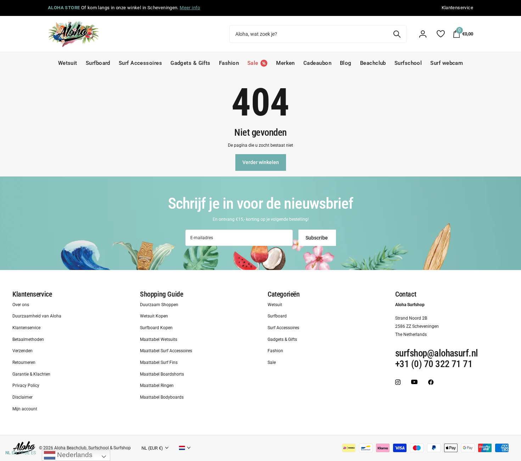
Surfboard (98, 63)
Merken (285, 63)
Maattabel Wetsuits (158, 339)
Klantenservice (32, 294)
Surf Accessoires (140, 63)
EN (14, 452)
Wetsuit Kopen (154, 316)
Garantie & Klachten (31, 374)
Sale (272, 362)
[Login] (423, 34)
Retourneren (23, 362)
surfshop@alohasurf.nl (436, 353)
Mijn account (24, 408)
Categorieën (284, 294)
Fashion (229, 63)
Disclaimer (22, 397)
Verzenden (22, 351)
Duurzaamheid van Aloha (36, 316)
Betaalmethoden (28, 339)
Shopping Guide (161, 294)
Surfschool (408, 63)
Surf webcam (446, 63)
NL (8, 452)
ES (33, 452)
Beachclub (373, 63)
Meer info (190, 7)
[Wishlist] (440, 34)
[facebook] (430, 382)
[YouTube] (414, 382)
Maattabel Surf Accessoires (166, 351)
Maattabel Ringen (157, 385)
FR (20, 452)
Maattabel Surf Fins (159, 362)
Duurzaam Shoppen (159, 304)
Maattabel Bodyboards (162, 397)
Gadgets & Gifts (190, 63)
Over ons (20, 304)
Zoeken (397, 34)
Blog (346, 63)
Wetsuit (67, 63)
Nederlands (74, 455)
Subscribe (317, 238)
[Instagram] (397, 382)
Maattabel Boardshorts (162, 374)
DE (27, 452)
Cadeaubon (317, 63)
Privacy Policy (25, 385)
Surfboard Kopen (156, 327)
